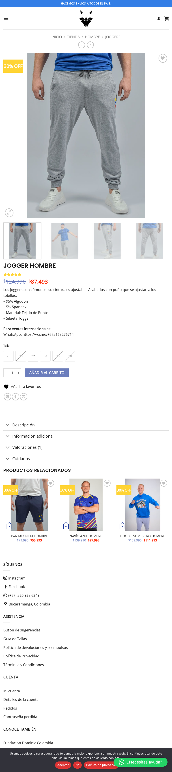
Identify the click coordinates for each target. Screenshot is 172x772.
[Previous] (12, 135)
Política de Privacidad (21, 656)
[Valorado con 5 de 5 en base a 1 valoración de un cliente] (86, 274)
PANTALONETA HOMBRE (29, 536)
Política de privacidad (101, 765)
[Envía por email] (23, 396)
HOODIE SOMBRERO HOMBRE (142, 536)
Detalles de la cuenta (21, 699)
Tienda (73, 36)
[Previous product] (90, 44)
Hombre (92, 36)
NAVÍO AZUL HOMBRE (86, 536)
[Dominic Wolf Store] (86, 18)
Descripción (23, 425)
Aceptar (63, 765)
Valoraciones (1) (27, 447)
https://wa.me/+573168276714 (48, 334)
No (77, 765)
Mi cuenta (11, 691)
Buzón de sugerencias (22, 630)
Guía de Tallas (15, 638)
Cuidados (21, 458)
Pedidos (10, 708)
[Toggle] (7, 425)
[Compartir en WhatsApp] (7, 396)
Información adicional (33, 436)
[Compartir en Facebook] (15, 396)
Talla (6, 345)
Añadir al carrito (46, 372)
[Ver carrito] (166, 18)
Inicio (57, 36)
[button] (6, 18)
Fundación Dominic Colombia (28, 742)
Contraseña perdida (20, 716)
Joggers (112, 36)
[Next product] (81, 44)
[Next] (160, 135)
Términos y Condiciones (23, 664)
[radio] (8, 356)
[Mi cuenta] (159, 18)
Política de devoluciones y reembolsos (35, 647)
